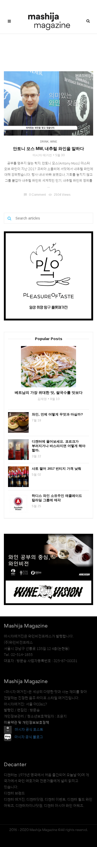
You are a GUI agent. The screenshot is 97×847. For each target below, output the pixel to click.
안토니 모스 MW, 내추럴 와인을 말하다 (48, 148)
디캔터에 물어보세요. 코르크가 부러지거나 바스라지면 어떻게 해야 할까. (58, 446)
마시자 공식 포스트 (29, 729)
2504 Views (59, 195)
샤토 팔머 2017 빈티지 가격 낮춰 (56, 468)
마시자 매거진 (42, 155)
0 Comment (35, 195)
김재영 (42, 399)
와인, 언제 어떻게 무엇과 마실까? (57, 414)
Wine (53, 141)
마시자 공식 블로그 (28, 737)
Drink (44, 141)
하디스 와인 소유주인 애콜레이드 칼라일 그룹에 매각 (57, 498)
